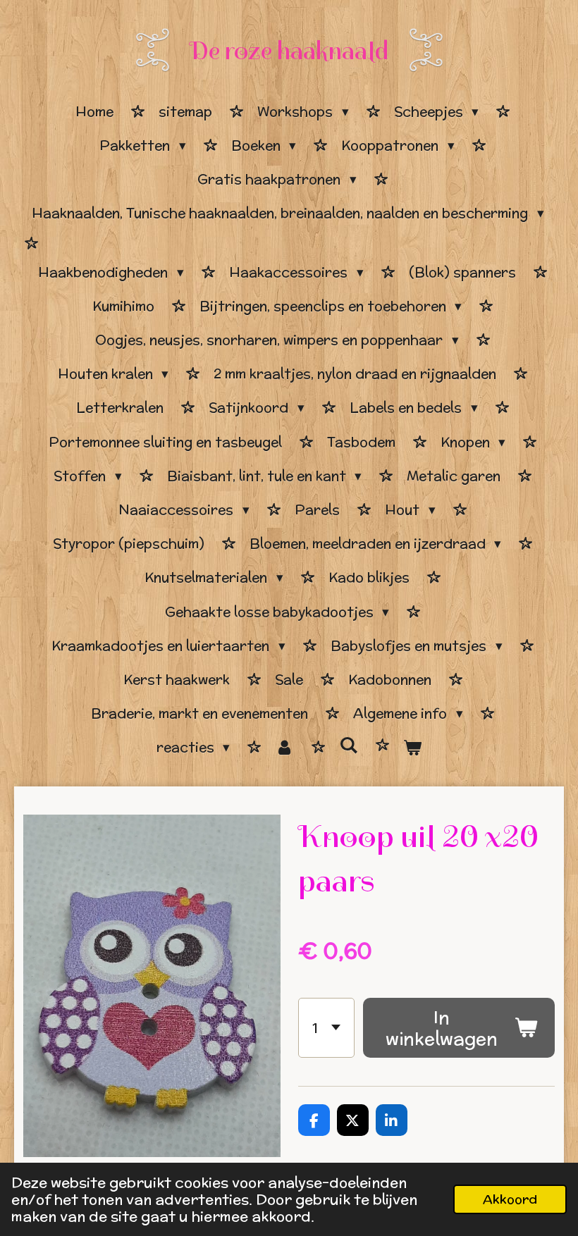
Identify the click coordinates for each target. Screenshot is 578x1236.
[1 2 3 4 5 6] (326, 1028)
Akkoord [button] (510, 1199)
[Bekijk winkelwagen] (413, 748)
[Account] (284, 748)
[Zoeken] (348, 745)
